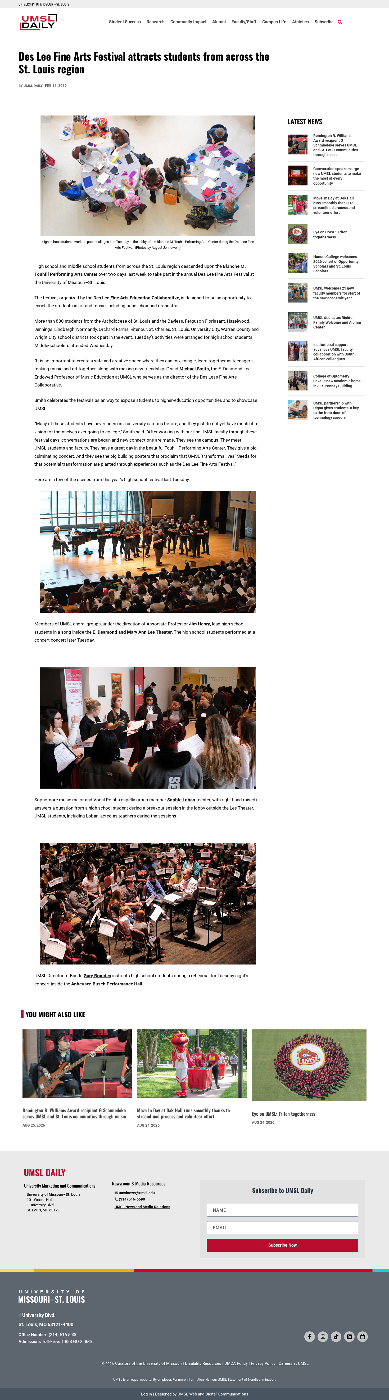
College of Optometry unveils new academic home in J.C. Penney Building (337, 381)
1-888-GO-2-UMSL (78, 1341)
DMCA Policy (236, 1363)
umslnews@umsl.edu (137, 1193)
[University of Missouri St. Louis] (52, 1301)
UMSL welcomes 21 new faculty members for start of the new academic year (336, 293)
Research (156, 22)
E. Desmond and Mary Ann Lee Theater (132, 632)
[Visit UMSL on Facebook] (309, 1336)
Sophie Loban (181, 799)
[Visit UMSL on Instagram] (323, 1336)
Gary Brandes (97, 975)
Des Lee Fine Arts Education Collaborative (136, 297)
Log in (146, 1394)
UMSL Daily (33, 86)
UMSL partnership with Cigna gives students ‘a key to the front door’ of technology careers (336, 410)
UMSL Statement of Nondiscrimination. (247, 1379)
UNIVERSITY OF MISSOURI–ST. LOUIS (44, 4)
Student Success (125, 22)
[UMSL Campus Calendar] (362, 1336)
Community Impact (188, 22)
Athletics (300, 22)
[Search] (340, 22)
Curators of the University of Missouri (148, 1363)
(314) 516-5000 (63, 1334)
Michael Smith (194, 368)
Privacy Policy (263, 1363)
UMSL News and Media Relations (142, 1207)
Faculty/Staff (244, 22)
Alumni (219, 22)
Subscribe (324, 22)
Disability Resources (203, 1363)
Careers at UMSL (294, 1363)
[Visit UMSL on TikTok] (336, 1336)
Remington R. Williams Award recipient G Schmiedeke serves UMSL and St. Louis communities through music (335, 145)
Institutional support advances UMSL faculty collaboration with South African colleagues (334, 352)
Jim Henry (199, 623)
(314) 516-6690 (132, 1199)
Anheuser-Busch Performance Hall (106, 983)
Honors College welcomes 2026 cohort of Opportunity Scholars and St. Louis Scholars (336, 264)
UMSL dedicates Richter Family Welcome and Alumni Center (337, 322)
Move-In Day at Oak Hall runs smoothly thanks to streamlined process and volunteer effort (334, 205)
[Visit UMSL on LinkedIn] (349, 1336)
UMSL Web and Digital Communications (213, 1394)
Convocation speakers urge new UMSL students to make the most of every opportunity (337, 176)
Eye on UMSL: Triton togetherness (330, 234)
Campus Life (274, 22)
